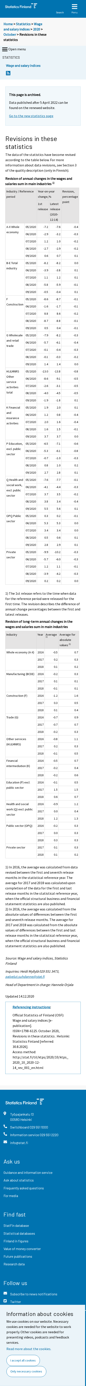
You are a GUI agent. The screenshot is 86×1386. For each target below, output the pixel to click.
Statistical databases (19, 1233)
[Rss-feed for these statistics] (8, 74)
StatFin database (16, 1225)
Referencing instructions (31, 1007)
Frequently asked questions (24, 1188)
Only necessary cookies (26, 1371)
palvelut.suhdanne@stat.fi (25, 976)
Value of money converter (22, 1249)
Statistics (23, 24)
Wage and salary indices (23, 65)
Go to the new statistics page (31, 116)
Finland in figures (16, 1241)
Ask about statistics (19, 1180)
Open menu (17, 49)
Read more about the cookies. (28, 1349)
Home (8, 24)
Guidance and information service (28, 1172)
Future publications (18, 1256)
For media (11, 1196)
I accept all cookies (23, 1360)
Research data (14, 1264)
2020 (36, 29)
